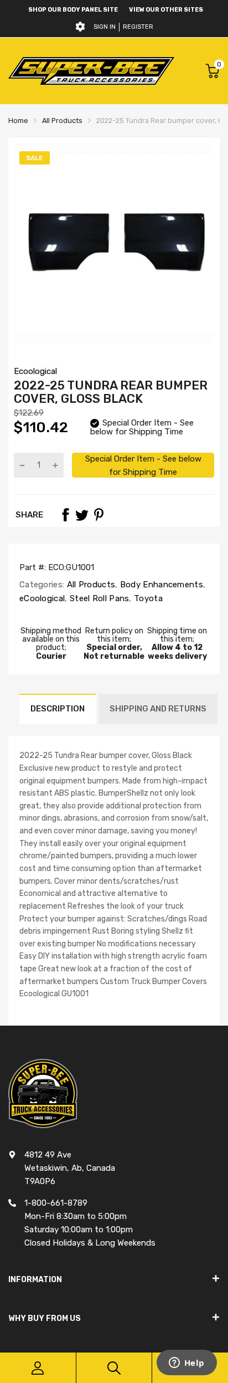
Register (138, 26)
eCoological (42, 598)
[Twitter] (82, 514)
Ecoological (35, 371)
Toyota (147, 598)
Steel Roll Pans (98, 598)
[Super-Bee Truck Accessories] (91, 70)
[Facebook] (65, 514)
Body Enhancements (160, 585)
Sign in (105, 26)
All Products (89, 585)
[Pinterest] (98, 514)
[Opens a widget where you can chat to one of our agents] (186, 1363)
